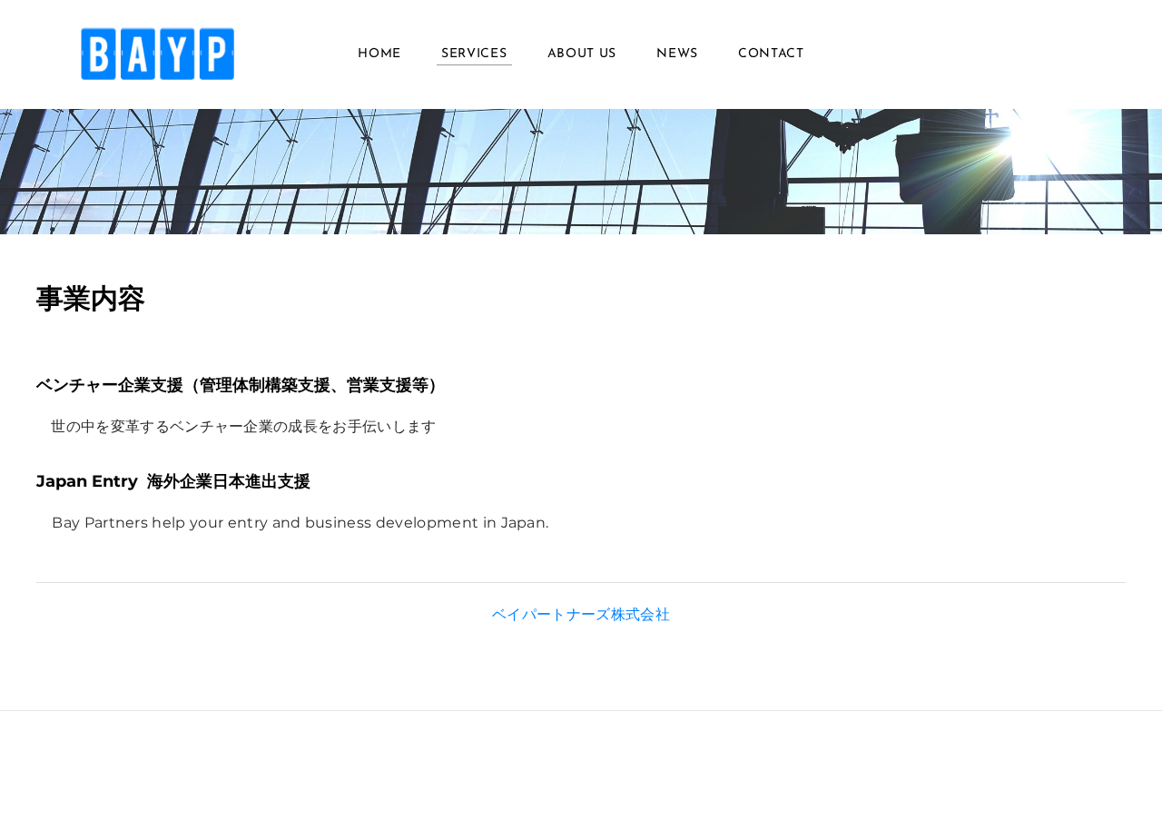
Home (379, 54)
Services (474, 54)
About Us (582, 54)
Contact (771, 54)
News (677, 54)
